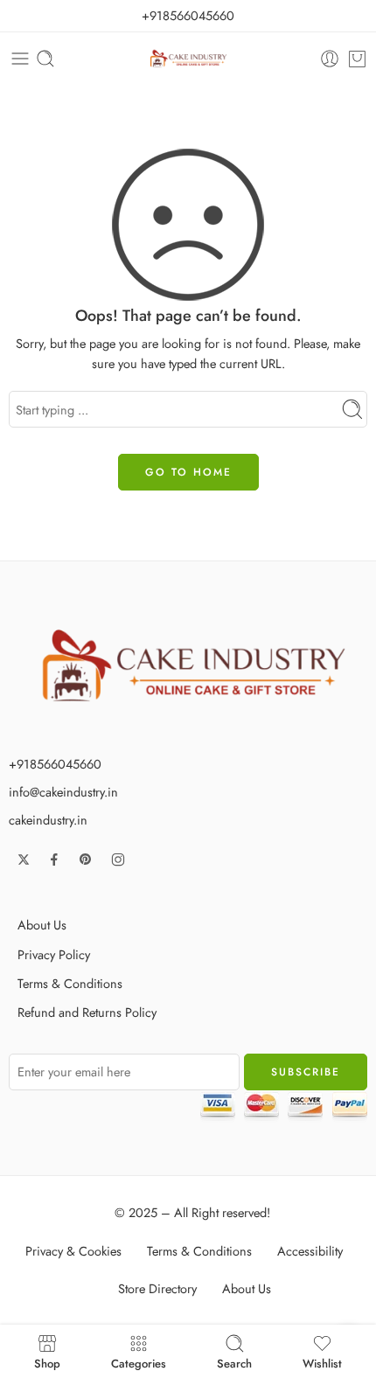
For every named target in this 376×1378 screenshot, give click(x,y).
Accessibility (310, 1251)
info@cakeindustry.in (63, 792)
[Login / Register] (329, 58)
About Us (41, 924)
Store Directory (157, 1288)
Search (234, 1362)
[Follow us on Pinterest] (86, 859)
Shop (47, 1362)
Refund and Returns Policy (87, 1012)
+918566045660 (188, 15)
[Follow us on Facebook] (54, 859)
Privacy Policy (53, 954)
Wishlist (322, 1362)
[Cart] (357, 58)
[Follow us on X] (23, 859)
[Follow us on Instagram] (118, 859)
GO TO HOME (188, 472)
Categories (138, 1362)
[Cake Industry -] (188, 59)
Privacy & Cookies (73, 1251)
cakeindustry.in (48, 820)
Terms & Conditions (69, 983)
